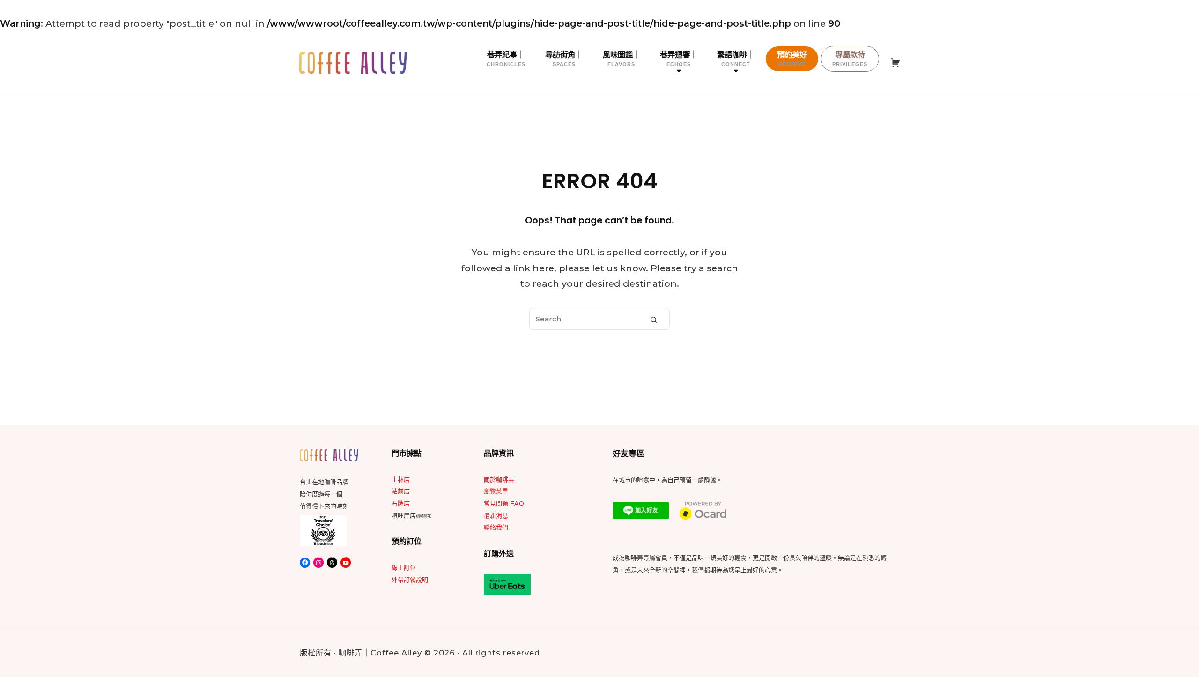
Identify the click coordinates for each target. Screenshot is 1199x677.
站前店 (401, 491)
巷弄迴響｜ (678, 58)
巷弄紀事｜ (506, 58)
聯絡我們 (496, 527)
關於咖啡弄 (499, 479)
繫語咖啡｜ (736, 58)
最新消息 (496, 515)
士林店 (401, 479)
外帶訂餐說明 (410, 579)
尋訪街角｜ (564, 58)
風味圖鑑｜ (621, 58)
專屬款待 (849, 58)
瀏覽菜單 (496, 491)
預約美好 (792, 58)
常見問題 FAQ (504, 503)
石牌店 (401, 503)
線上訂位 (404, 567)
